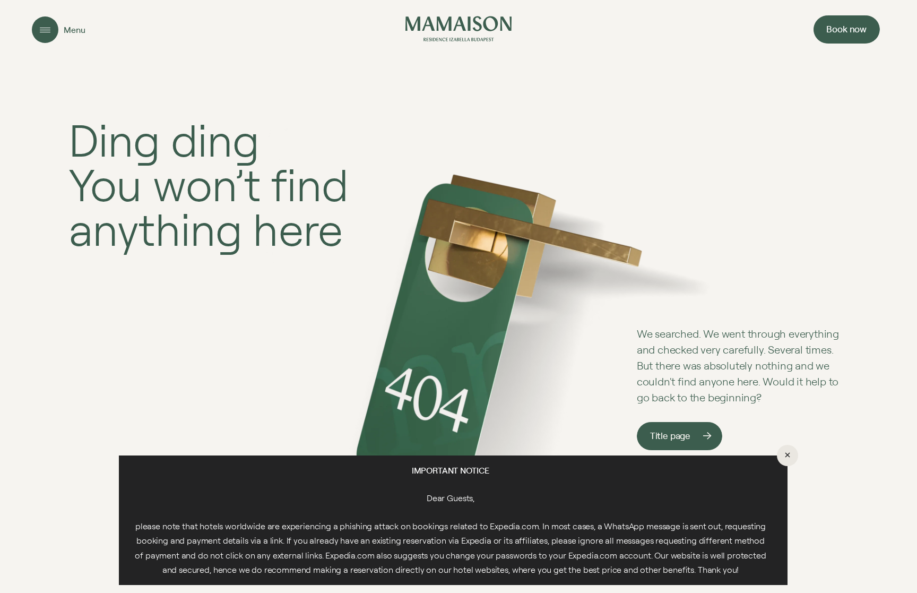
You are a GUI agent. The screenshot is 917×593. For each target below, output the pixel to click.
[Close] (787, 455)
